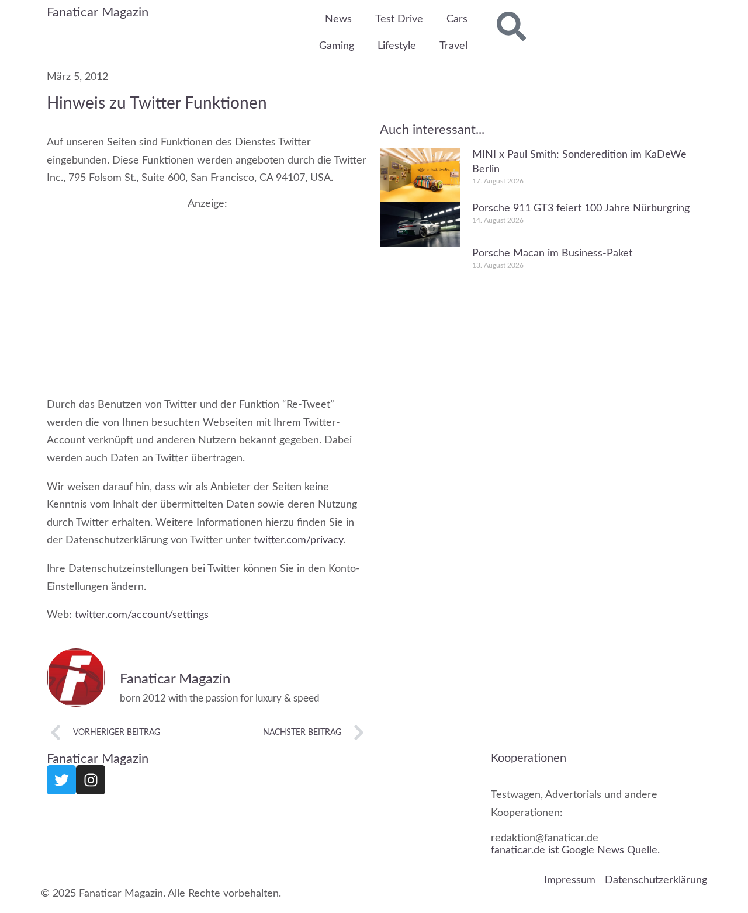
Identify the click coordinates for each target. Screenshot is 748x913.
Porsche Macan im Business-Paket (552, 253)
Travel (453, 46)
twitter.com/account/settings (142, 615)
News (338, 19)
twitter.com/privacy (298, 540)
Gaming (336, 46)
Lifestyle (397, 46)
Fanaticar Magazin (97, 12)
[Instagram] (90, 779)
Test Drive (399, 19)
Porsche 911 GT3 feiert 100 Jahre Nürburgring (581, 208)
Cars (457, 19)
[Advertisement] (207, 291)
